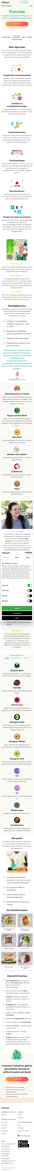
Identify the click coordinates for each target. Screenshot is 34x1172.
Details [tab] (17, 557)
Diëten (23, 37)
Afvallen (7, 658)
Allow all (17, 608)
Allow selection (17, 613)
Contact (20, 1118)
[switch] (29, 590)
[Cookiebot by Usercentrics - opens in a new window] (25, 553)
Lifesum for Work (23, 1131)
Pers (19, 1125)
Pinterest (4, 1128)
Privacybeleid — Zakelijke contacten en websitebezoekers (8, 1161)
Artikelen (9, 6)
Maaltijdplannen (16, 37)
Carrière (3, 1115)
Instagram (4, 1122)
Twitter (3, 1134)
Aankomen (26, 658)
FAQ (19, 1115)
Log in (31, 6)
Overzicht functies (17, 39)
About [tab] (28, 557)
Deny (17, 618)
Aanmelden (24, 2)
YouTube (4, 1125)
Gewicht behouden (16, 658)
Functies (3, 6)
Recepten (29, 37)
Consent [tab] (6, 557)
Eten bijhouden (6, 37)
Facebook (4, 1131)
